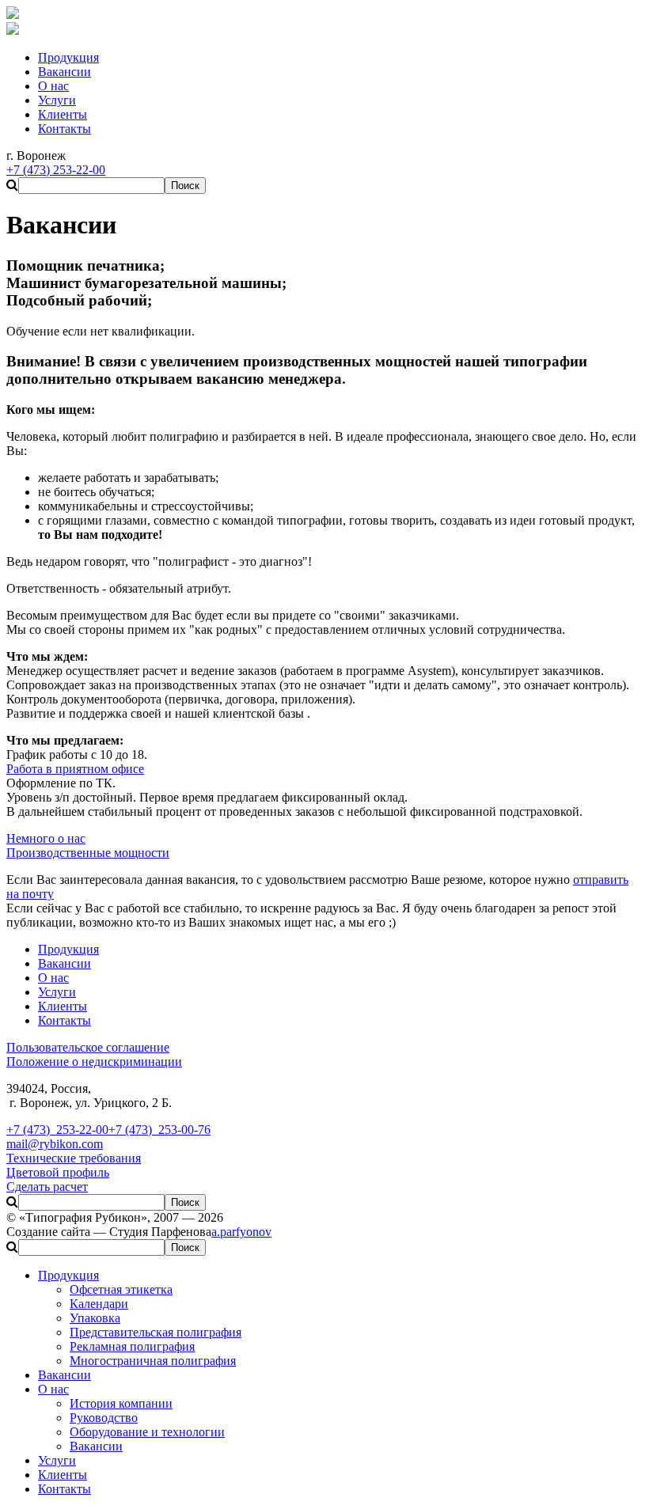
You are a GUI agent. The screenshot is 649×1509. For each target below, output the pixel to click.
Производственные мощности (87, 852)
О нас (53, 1389)
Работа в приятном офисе (75, 768)
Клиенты (62, 1474)
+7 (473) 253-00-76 (159, 1129)
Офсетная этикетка (121, 1289)
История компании (121, 1403)
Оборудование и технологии (147, 1432)
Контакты (64, 1489)
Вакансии (64, 1375)
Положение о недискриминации (94, 1061)
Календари (99, 1303)
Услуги (57, 1460)
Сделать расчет (47, 1186)
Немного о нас (45, 838)
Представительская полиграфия (155, 1332)
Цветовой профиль (57, 1172)
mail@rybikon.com (54, 1144)
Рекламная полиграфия (132, 1346)
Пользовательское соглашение (87, 1047)
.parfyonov (241, 1231)
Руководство (104, 1417)
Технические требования (73, 1158)
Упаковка (95, 1318)
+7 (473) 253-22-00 (57, 1129)
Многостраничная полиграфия (153, 1360)
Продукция (68, 1275)
